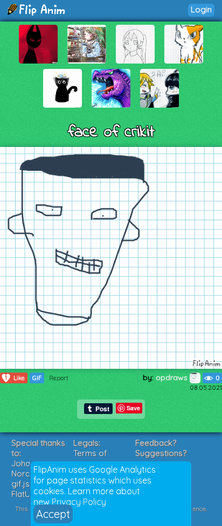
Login (201, 9)
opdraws (173, 377)
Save (133, 408)
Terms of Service (90, 458)
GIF (36, 378)
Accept (53, 514)
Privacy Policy (79, 501)
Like (15, 378)
